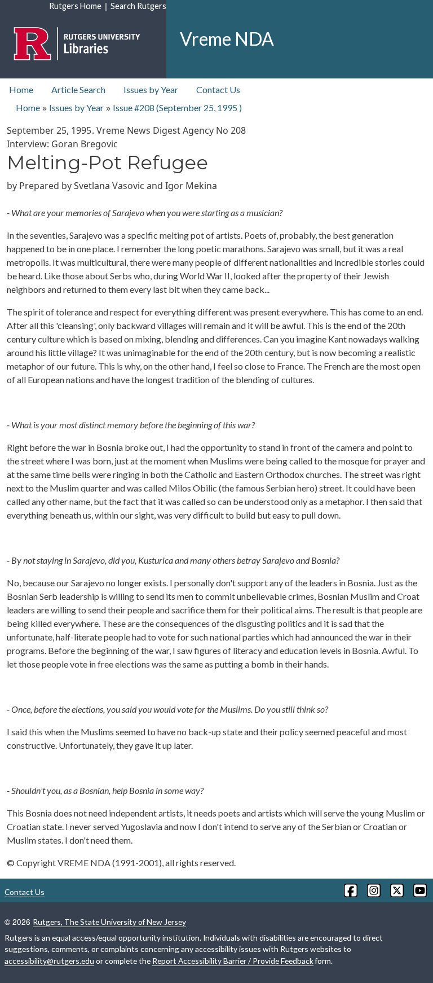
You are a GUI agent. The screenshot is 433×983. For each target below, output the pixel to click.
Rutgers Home (75, 6)
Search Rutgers (138, 6)
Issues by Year (150, 89)
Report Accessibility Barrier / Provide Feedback (232, 961)
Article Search (78, 89)
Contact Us (218, 89)
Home (21, 89)
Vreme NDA (227, 39)
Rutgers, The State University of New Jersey (109, 922)
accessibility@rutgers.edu (49, 961)
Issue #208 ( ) (177, 107)
